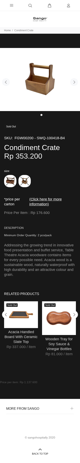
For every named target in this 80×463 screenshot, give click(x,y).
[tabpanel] (40, 79)
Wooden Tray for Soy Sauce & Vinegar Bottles (59, 344)
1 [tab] (39, 115)
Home (7, 30)
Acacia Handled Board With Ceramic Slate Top (21, 337)
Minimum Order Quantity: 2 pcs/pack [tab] (28, 235)
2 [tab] (41, 115)
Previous (6, 82)
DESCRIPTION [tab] (14, 227)
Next (74, 82)
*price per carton (33, 201)
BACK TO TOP (40, 453)
